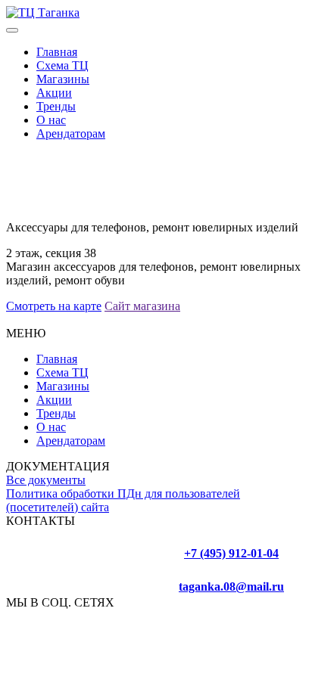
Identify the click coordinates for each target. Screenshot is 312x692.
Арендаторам (70, 133)
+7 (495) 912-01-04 (231, 553)
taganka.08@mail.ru (231, 586)
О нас (51, 119)
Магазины (62, 79)
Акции (54, 92)
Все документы (46, 479)
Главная (56, 51)
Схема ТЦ (62, 65)
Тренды (56, 106)
